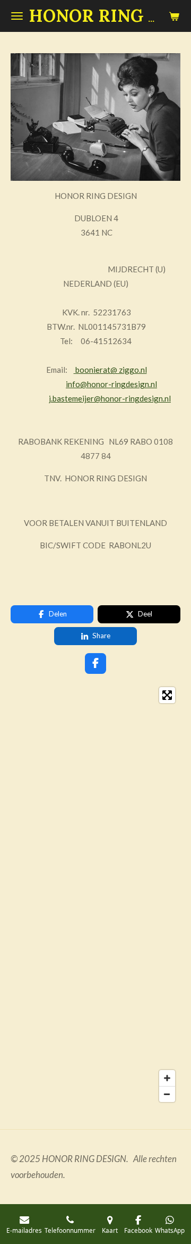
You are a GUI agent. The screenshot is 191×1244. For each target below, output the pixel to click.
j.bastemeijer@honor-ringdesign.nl (110, 398)
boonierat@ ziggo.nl (110, 369)
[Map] (95, 894)
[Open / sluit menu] (17, 16)
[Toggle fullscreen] (167, 695)
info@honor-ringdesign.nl (111, 384)
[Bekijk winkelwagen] (174, 16)
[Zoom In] (167, 1078)
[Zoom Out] (167, 1094)
